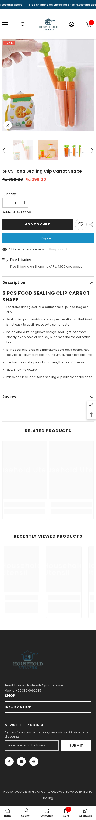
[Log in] (72, 24)
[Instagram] (21, 761)
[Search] (23, 24)
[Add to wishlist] (81, 224)
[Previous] (3, 150)
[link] (24, 504)
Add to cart (37, 224)
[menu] (5, 24)
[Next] (92, 150)
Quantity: (9, 194)
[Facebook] (9, 761)
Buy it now (48, 238)
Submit (76, 745)
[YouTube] (33, 761)
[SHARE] (90, 224)
